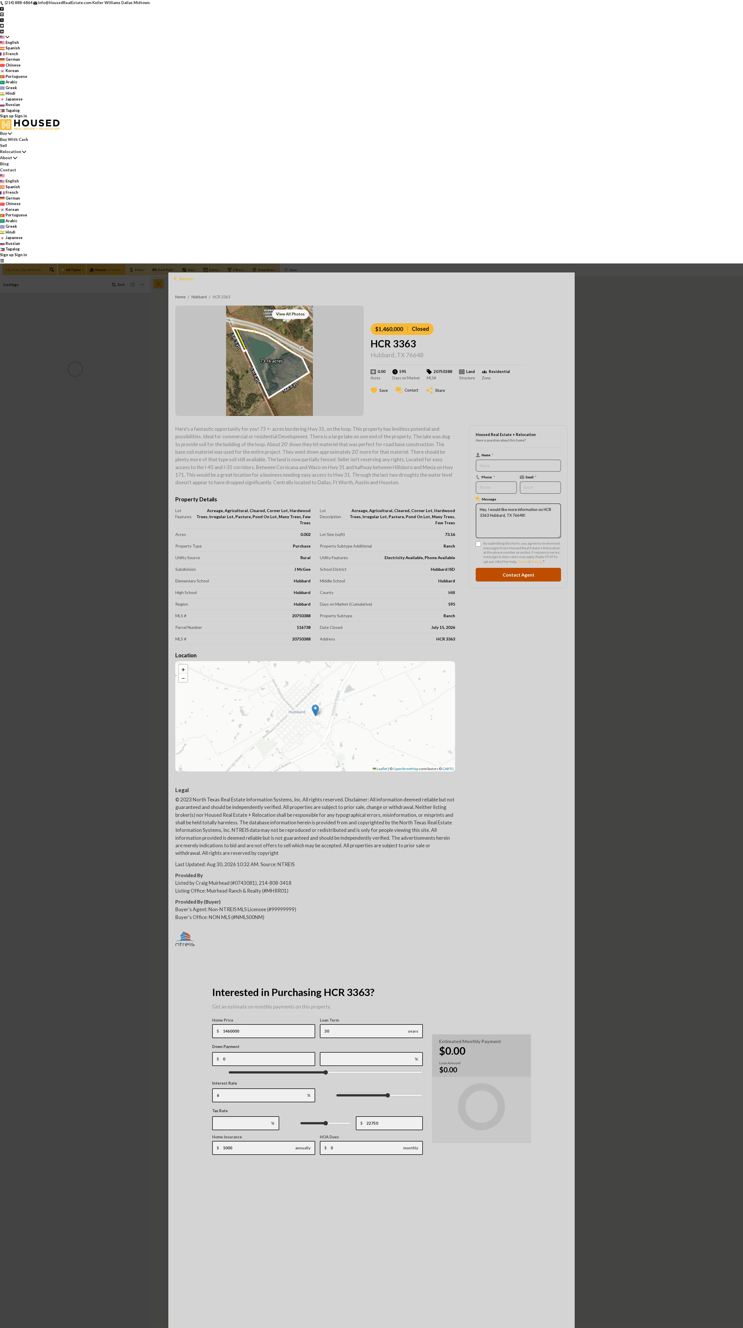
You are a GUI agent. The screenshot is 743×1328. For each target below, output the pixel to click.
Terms (523, 561)
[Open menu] (2, 260)
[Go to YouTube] (2, 25)
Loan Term (329, 1020)
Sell (3, 145)
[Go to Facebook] (2, 8)
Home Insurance (227, 1137)
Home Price (222, 1020)
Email (531, 477)
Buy (3, 133)
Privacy (536, 561)
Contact (8, 169)
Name (487, 455)
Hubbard (199, 297)
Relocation (10, 151)
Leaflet (381, 769)
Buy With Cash (14, 139)
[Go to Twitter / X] (2, 19)
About (6, 157)
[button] (315, 710)
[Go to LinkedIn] (2, 31)
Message (489, 499)
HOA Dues (329, 1137)
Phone (488, 477)
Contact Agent (518, 574)
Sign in (21, 116)
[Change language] (4, 37)
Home (180, 297)
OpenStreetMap (405, 769)
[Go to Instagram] (2, 14)
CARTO (448, 769)
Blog (4, 163)
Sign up (7, 116)
